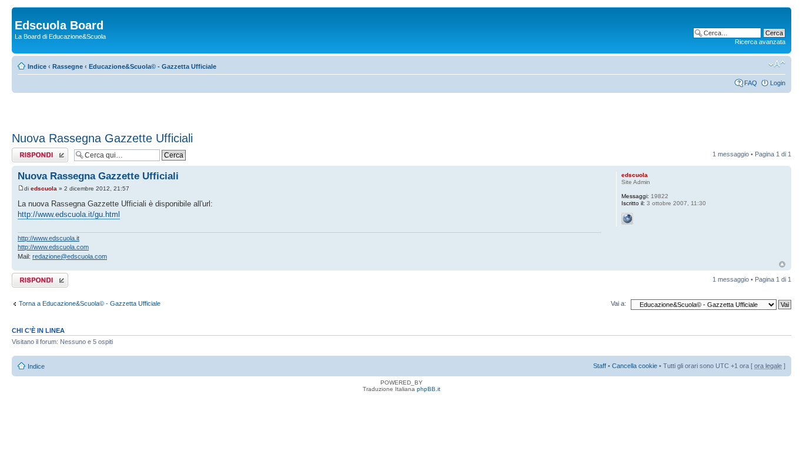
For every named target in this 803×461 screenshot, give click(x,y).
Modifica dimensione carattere (776, 64)
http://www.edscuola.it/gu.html (69, 214)
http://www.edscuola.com (53, 246)
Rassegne (67, 66)
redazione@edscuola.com (69, 256)
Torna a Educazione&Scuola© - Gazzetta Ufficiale (89, 303)
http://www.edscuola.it (48, 238)
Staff (599, 365)
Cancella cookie (634, 365)
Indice (37, 66)
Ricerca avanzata (760, 41)
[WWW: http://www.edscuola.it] (627, 219)
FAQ (750, 82)
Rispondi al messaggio (27, 155)
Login (777, 82)
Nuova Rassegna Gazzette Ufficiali (102, 138)
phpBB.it (428, 389)
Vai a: (618, 303)
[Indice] (21, 13)
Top (782, 264)
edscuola (44, 188)
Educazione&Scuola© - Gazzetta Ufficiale (152, 66)
